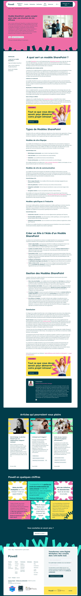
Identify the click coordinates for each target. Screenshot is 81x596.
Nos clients (45, 4)
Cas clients (36, 572)
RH (46, 460)
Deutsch (18, 577)
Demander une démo (40, 533)
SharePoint (33, 61)
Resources (50, 4)
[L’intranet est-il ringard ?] (40, 426)
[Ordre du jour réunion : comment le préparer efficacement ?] (62, 426)
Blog (13, 8)
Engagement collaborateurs (60, 460)
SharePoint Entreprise (14, 27)
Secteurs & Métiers (19, 4)
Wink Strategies (17, 583)
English (9, 577)
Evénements (12, 431)
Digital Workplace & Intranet (17, 37)
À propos (17, 563)
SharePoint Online (33, 26)
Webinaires (36, 567)
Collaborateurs (35, 455)
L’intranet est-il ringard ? (39, 437)
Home (9, 8)
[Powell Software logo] (9, 3)
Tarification (39, 4)
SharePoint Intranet (55, 61)
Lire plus (70, 590)
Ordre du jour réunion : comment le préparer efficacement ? (60, 438)
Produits (26, 4)
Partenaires (32, 4)
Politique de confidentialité (21, 580)
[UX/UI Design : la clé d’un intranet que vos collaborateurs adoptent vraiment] (18, 426)
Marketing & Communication (38, 460)
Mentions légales (11, 580)
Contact (16, 565)
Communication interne (59, 457)
